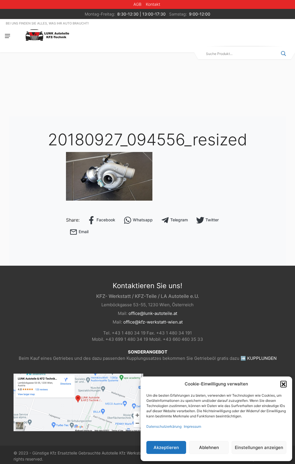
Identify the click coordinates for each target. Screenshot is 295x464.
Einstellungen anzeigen (259, 447)
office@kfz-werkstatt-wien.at (153, 322)
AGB (137, 4)
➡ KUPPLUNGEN (259, 358)
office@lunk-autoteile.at (152, 313)
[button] (283, 384)
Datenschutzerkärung (163, 426)
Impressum (192, 426)
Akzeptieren (166, 447)
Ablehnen (209, 447)
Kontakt (153, 4)
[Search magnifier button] (283, 54)
